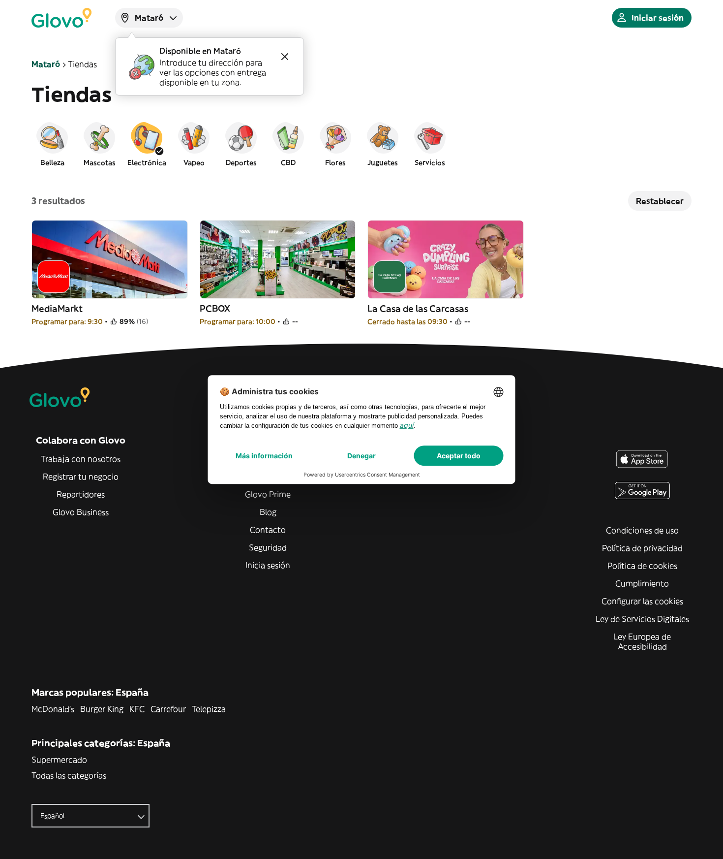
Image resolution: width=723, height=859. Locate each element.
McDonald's (52, 709)
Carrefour (168, 709)
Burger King (101, 709)
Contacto (268, 530)
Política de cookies (642, 566)
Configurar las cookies (642, 601)
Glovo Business (81, 512)
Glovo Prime (268, 494)
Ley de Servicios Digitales (642, 619)
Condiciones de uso (642, 530)
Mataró (45, 64)
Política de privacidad (642, 548)
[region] (361, 143)
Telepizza (209, 709)
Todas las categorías (68, 775)
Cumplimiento (642, 583)
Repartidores (81, 494)
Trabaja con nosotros (80, 459)
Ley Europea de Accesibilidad (642, 641)
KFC (137, 709)
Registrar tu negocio (81, 476)
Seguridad (268, 547)
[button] (52, 143)
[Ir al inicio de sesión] (61, 18)
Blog (268, 512)
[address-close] (285, 56)
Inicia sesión (267, 565)
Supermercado (59, 759)
